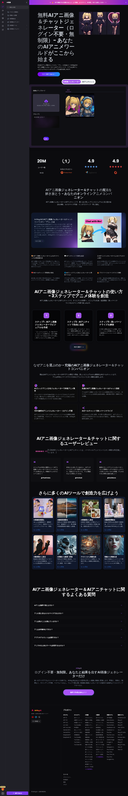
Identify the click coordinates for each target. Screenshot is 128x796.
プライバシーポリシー (67, 777)
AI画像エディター (89, 725)
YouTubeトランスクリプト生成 (78, 742)
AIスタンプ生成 (89, 767)
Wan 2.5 (120, 735)
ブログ (65, 784)
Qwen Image (110, 740)
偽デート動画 (99, 754)
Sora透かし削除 (100, 730)
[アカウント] (3, 793)
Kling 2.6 (120, 722)
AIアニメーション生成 (100, 725)
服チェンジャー (89, 749)
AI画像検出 (77, 735)
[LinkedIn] (36, 717)
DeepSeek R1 (66, 735)
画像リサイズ (88, 735)
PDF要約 (76, 727)
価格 (64, 782)
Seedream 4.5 (111, 727)
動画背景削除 (99, 735)
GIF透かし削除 (89, 742)
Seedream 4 (110, 730)
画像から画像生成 (89, 720)
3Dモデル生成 (88, 757)
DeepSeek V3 (67, 737)
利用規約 (65, 780)
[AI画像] (3, 6)
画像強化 (87, 737)
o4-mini (65, 725)
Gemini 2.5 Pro (67, 730)
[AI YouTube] (3, 22)
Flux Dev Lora (110, 735)
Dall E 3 (109, 745)
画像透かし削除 (89, 740)
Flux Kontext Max (111, 737)
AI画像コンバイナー (89, 722)
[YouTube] (32, 717)
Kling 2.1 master (122, 745)
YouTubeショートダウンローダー (78, 740)
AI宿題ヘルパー (78, 722)
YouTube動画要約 (78, 725)
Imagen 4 (110, 742)
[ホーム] (3, 2)
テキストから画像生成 (89, 718)
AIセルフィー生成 (89, 762)
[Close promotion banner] (126, 2)
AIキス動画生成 (100, 737)
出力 (68, 90)
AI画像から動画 (100, 720)
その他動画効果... (100, 757)
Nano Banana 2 (111, 720)
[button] (78, 605)
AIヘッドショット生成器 (89, 752)
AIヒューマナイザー (78, 730)
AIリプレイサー (89, 727)
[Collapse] (26, 2)
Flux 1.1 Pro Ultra (111, 754)
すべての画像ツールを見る (89, 747)
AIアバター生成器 (89, 754)
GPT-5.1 (65, 720)
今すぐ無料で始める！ (49, 74)
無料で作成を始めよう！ (78, 692)
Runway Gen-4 (122, 737)
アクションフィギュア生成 (100, 747)
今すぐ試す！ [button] (78, 347)
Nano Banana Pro (111, 722)
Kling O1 (120, 720)
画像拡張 (87, 730)
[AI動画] (3, 10)
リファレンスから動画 (100, 722)
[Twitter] (39, 717)
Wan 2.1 (120, 747)
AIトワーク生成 (100, 745)
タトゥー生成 (88, 759)
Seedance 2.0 (122, 718)
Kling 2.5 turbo (122, 732)
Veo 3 (119, 730)
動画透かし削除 (100, 732)
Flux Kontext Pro (111, 725)
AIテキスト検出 (78, 732)
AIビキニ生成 (99, 742)
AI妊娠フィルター (89, 764)
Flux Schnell (110, 749)
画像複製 (87, 732)
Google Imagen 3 (111, 759)
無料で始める (18, 793)
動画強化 (98, 727)
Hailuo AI (120, 740)
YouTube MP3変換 (78, 745)
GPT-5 (65, 718)
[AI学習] (3, 18)
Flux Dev (109, 732)
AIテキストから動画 (100, 718)
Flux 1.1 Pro (109, 752)
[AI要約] (3, 26)
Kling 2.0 (120, 742)
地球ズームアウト (100, 749)
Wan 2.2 (120, 749)
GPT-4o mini (67, 727)
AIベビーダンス (100, 740)
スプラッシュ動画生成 (100, 752)
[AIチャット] (3, 14)
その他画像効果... (89, 769)
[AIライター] (3, 30)
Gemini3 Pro (66, 732)
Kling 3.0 (120, 725)
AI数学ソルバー (78, 720)
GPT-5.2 (65, 722)
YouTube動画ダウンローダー (78, 737)
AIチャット (77, 718)
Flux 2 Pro (109, 757)
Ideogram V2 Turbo (111, 747)
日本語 (36, 721)
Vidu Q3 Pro (121, 727)
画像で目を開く (89, 745)
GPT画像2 (109, 718)
